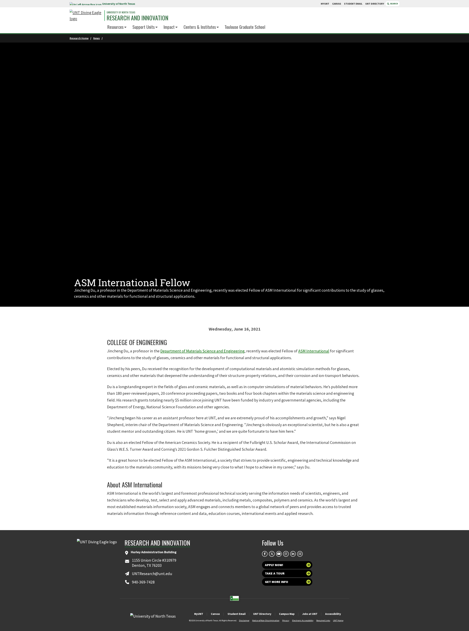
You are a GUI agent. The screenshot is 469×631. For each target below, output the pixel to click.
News (96, 38)
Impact (169, 26)
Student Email (236, 614)
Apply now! (274, 565)
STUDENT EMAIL (353, 3)
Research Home (79, 38)
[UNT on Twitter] (271, 554)
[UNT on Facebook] (264, 554)
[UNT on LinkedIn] (293, 554)
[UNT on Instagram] (286, 554)
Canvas (215, 614)
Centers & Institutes (200, 26)
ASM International (313, 350)
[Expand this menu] (125, 27)
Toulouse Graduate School (245, 26)
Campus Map (287, 614)
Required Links (323, 620)
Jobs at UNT (309, 614)
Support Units (143, 26)
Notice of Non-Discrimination (265, 620)
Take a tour (275, 573)
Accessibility (333, 614)
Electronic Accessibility (302, 620)
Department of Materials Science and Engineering (202, 350)
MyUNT (198, 614)
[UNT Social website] (300, 554)
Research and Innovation (137, 18)
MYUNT (325, 3)
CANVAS (336, 3)
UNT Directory (262, 614)
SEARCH (394, 3)
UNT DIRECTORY (374, 3)
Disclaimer (244, 620)
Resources (115, 26)
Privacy (285, 620)
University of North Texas (118, 4)
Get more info (276, 582)
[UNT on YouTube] (279, 554)
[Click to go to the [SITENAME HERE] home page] (86, 16)
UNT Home (338, 620)
